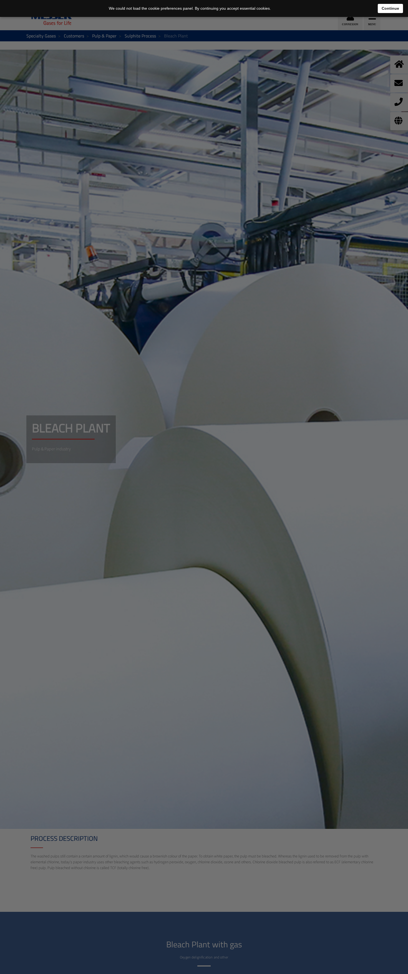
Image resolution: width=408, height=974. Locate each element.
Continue (390, 8)
